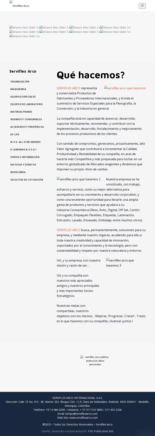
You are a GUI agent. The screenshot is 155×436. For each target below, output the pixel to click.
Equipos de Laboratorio (26, 104)
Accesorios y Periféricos (27, 126)
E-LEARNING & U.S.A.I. (23, 149)
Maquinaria (18, 89)
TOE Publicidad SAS (100, 431)
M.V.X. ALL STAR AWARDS (25, 142)
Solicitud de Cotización (26, 179)
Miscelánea (18, 172)
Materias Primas (21, 111)
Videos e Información (25, 157)
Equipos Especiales (23, 96)
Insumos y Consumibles (26, 119)
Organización (19, 81)
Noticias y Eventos (23, 164)
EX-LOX (14, 134)
